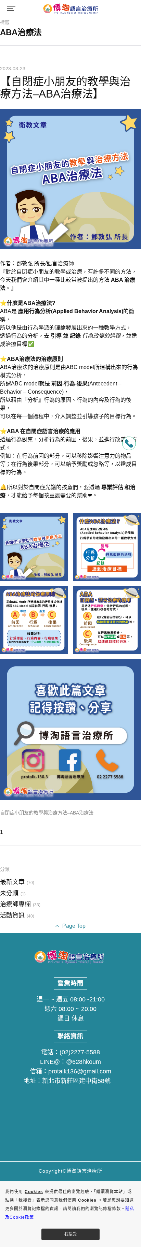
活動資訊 (12, 915)
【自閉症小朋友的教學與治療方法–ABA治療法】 (65, 87)
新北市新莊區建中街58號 (76, 1080)
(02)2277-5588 (80, 1052)
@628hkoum (83, 1061)
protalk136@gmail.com (79, 1071)
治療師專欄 (15, 904)
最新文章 (12, 882)
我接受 (70, 1234)
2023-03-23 (12, 68)
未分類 (9, 893)
